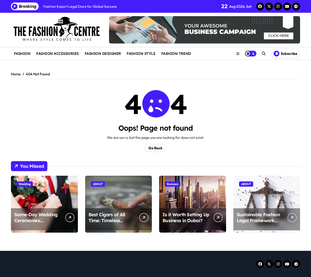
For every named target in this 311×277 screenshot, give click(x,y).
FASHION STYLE (141, 53)
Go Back (155, 148)
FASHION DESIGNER (103, 53)
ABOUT (98, 184)
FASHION (22, 53)
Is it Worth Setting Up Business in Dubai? (186, 217)
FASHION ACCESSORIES (57, 53)
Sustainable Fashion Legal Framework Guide (258, 220)
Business (172, 184)
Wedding (25, 184)
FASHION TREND (176, 53)
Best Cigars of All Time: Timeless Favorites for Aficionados (107, 223)
